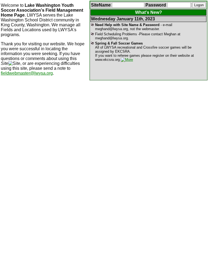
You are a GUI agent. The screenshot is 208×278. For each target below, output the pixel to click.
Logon (199, 5)
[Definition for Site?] (14, 63)
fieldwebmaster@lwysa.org (27, 73)
